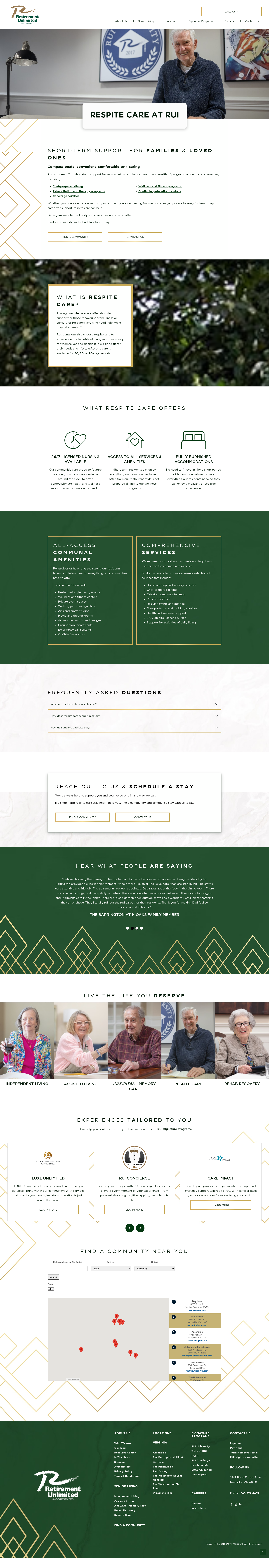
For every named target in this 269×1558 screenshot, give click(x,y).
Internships (198, 1508)
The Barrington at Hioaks (169, 1457)
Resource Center (125, 1452)
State (50, 1284)
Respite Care (122, 1515)
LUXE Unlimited (201, 1469)
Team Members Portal (244, 1452)
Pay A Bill (236, 1447)
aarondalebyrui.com (197, 1340)
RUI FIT (196, 1455)
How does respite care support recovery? (76, 715)
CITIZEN (226, 1544)
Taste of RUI (199, 1451)
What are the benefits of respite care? (74, 704)
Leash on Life (199, 1465)
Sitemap (119, 1461)
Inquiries (235, 1443)
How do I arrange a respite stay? (70, 727)
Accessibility (122, 1466)
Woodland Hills (162, 1492)
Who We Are (122, 1443)
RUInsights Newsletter (244, 1457)
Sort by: (111, 1262)
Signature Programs (201, 21)
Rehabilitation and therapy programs (79, 191)
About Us (121, 21)
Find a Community (75, 236)
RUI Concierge (200, 1460)
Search (53, 1277)
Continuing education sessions (159, 191)
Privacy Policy (123, 1471)
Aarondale (159, 1452)
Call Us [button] (230, 11)
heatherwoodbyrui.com (197, 1371)
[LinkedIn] (240, 1504)
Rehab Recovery (124, 1510)
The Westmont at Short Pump (168, 1486)
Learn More (48, 1209)
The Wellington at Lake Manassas (167, 1477)
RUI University (200, 1446)
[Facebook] (231, 1504)
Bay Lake (158, 1461)
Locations (171, 21)
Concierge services (66, 196)
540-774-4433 (250, 1493)
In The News (122, 1457)
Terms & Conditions (126, 1476)
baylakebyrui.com (197, 1310)
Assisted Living (124, 1500)
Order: (154, 1262)
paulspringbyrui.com (197, 1325)
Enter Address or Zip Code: (67, 1262)
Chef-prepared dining (68, 186)
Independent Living (126, 1496)
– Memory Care (130, 1505)
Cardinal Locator (73, 1380)
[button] (136, 1356)
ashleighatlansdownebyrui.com (197, 1356)
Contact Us (252, 21)
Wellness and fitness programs (160, 186)
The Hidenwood (163, 1466)
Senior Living (146, 21)
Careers (229, 21)
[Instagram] (236, 1504)
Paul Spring (160, 1471)
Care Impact (199, 1474)
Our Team (120, 1447)
